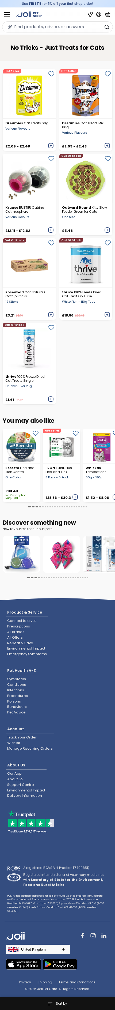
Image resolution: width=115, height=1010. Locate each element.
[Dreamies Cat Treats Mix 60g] (86, 93)
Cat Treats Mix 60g (82, 125)
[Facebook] (82, 936)
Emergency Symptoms (27, 653)
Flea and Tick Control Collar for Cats (19, 470)
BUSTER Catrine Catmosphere (24, 210)
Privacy (25, 982)
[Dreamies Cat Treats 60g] (29, 93)
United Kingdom (33, 949)
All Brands (15, 631)
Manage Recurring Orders (30, 748)
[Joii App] (90, 14)
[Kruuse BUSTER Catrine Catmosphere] (29, 178)
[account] (98, 14)
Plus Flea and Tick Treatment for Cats (58, 470)
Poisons (14, 701)
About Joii (15, 779)
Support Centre (20, 784)
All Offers (15, 637)
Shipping (44, 982)
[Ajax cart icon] (108, 14)
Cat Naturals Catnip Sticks (25, 294)
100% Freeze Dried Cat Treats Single (25, 379)
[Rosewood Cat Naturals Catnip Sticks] (29, 263)
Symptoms (16, 678)
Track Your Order (22, 737)
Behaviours (17, 706)
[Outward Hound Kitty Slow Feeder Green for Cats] (86, 178)
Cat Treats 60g (26, 123)
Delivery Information (24, 795)
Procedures (17, 695)
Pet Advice (16, 712)
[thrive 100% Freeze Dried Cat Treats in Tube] (86, 263)
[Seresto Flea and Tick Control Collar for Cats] (21, 446)
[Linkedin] (103, 936)
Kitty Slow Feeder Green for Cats (84, 210)
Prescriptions (18, 626)
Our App (14, 773)
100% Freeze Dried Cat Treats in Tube (81, 294)
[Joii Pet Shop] (29, 14)
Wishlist (13, 742)
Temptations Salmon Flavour (99, 470)
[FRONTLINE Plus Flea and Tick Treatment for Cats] (61, 446)
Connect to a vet (21, 620)
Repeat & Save (20, 643)
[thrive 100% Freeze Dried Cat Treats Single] (29, 347)
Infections (15, 690)
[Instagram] (93, 936)
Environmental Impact (26, 648)
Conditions (16, 684)
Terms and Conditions (77, 982)
